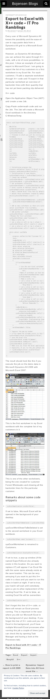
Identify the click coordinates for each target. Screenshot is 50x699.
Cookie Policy (18, 688)
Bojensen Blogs (25, 4)
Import (33, 655)
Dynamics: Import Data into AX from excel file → (35, 668)
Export (24, 655)
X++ (19, 660)
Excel (15, 655)
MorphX (10, 660)
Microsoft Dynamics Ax (16, 15)
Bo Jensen (12, 31)
